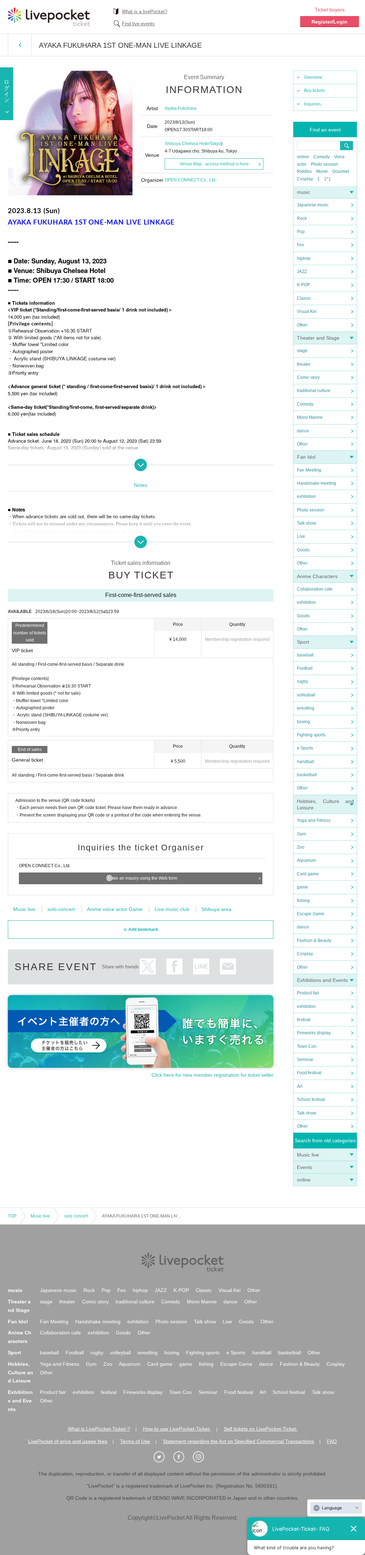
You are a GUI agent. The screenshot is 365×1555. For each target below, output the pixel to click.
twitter (148, 966)
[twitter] (163, 1457)
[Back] (20, 45)
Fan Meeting (309, 470)
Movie (322, 171)
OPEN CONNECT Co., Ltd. (190, 179)
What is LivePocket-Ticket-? (99, 1429)
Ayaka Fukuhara (180, 108)
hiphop (303, 258)
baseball (305, 655)
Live (301, 536)
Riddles (304, 171)
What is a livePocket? (144, 11)
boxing (303, 721)
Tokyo (215, 143)
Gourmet (340, 171)
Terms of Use (135, 1441)
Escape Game (310, 913)
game (302, 887)
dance (303, 430)
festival (303, 1019)
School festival (311, 1099)
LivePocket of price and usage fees (67, 1441)
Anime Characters (317, 576)
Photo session (324, 164)
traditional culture (313, 390)
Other (302, 325)
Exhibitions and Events (322, 980)
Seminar (305, 1059)
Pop (301, 231)
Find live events (138, 23)
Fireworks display (314, 1032)
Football (305, 668)
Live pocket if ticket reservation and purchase (49, 16)
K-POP (303, 284)
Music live (308, 1155)
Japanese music (313, 204)
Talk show (306, 523)
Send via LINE (201, 966)
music (303, 192)
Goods (303, 549)
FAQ (332, 1441)
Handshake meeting (316, 483)
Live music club (172, 909)
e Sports (305, 748)
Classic (304, 298)
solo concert (61, 909)
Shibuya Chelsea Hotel (187, 143)
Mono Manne (310, 417)
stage (302, 350)
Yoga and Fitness (313, 820)
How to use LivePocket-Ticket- (177, 1429)
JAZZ (302, 271)
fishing (303, 900)
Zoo (300, 847)
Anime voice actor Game (115, 909)
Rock (302, 218)
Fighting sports (311, 734)
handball (305, 761)
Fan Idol (306, 457)
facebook (174, 966)
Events (304, 1167)
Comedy (321, 156)
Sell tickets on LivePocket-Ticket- (261, 1429)
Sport (303, 642)
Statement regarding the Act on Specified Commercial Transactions (238, 1441)
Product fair (308, 992)
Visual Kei (307, 311)
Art (299, 1086)
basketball (307, 774)
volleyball (306, 694)
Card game (308, 873)
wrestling (305, 708)
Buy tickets (314, 90)
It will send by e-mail (228, 966)
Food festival (309, 1072)
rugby (302, 681)
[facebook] (182, 1457)
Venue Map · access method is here (214, 163)
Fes (300, 244)
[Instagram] (202, 1457)
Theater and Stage (318, 338)
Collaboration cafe (315, 589)
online (303, 156)
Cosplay (305, 178)
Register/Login (330, 22)
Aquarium (306, 860)
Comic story (308, 377)
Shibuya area (216, 909)
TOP (12, 1216)
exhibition (306, 496)
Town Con (307, 1046)
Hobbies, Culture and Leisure (20, 1372)
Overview (313, 77)
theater (303, 364)
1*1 (327, 178)
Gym (301, 833)
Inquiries (312, 104)
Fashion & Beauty (314, 940)
